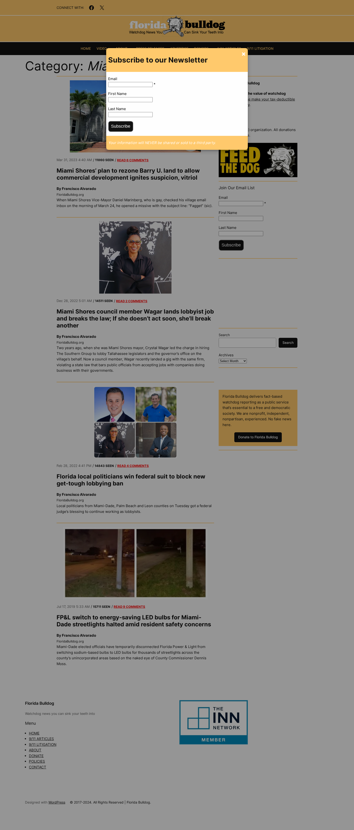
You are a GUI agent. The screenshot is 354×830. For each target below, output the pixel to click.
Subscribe (120, 126)
